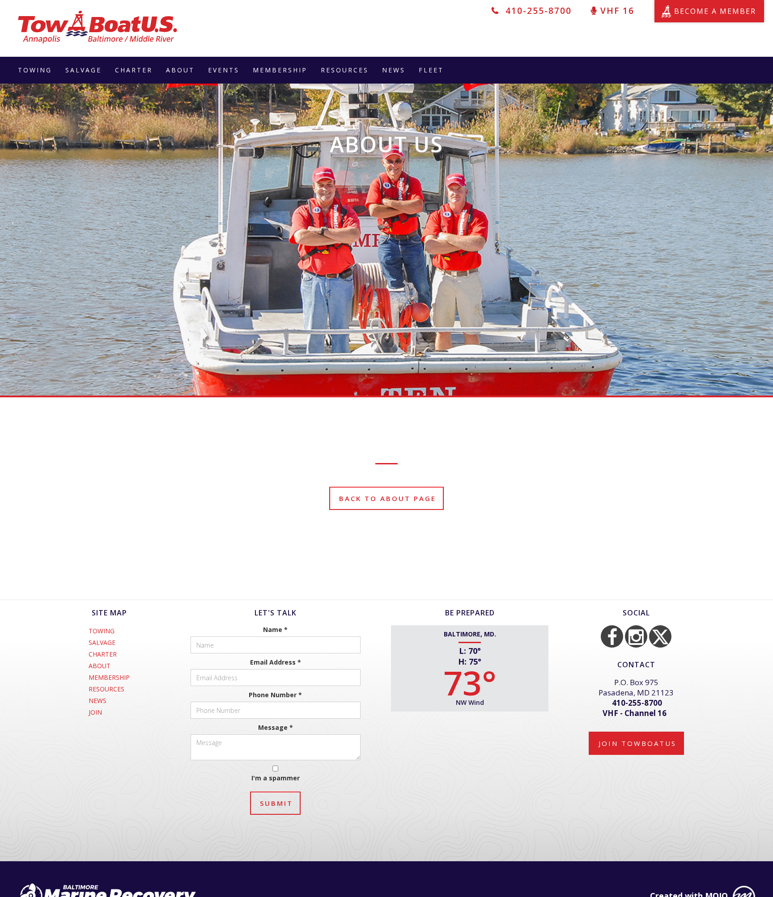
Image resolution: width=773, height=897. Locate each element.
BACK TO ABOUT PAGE (387, 498)
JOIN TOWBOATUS (637, 743)
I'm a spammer (275, 778)
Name (275, 629)
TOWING (35, 70)
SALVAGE (83, 70)
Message (275, 727)
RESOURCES (345, 70)
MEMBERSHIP (280, 70)
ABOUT (180, 70)
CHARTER (134, 70)
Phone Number (275, 695)
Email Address (275, 662)
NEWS (393, 70)
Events (223, 70)
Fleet (431, 70)
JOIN (95, 712)
